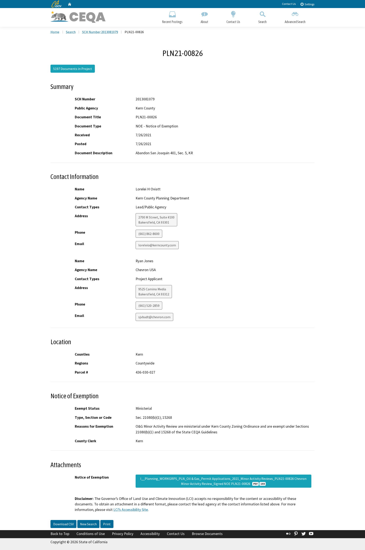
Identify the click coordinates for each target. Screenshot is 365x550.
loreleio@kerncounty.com (157, 245)
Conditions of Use (90, 533)
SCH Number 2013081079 (100, 32)
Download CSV (63, 524)
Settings (309, 4)
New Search (88, 524)
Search (262, 22)
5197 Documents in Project (72, 69)
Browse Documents (207, 533)
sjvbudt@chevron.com (154, 317)
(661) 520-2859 (148, 305)
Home (54, 32)
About (204, 22)
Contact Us (289, 4)
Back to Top (59, 533)
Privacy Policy (122, 533)
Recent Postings (172, 22)
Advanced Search (295, 22)
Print (107, 524)
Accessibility (150, 533)
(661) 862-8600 (148, 234)
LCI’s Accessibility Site (130, 509)
